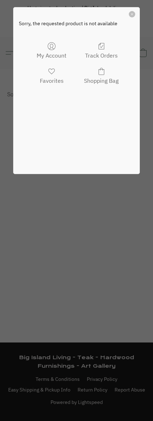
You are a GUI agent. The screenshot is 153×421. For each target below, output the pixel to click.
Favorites (52, 80)
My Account (52, 55)
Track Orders (101, 55)
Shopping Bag (101, 80)
